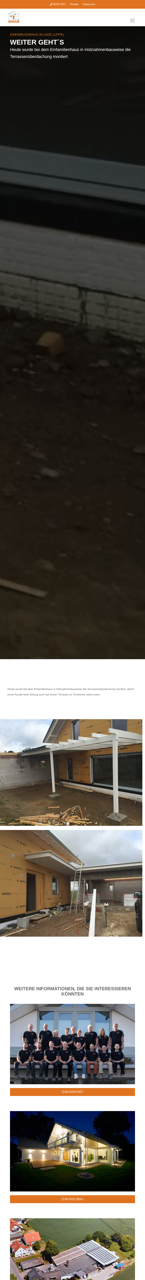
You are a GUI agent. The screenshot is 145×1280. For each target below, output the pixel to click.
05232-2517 (59, 4)
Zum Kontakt (72, 1092)
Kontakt (74, 4)
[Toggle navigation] (132, 20)
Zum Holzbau (72, 1199)
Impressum (89, 4)
